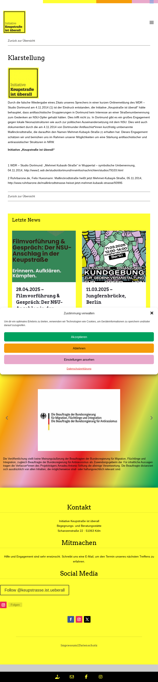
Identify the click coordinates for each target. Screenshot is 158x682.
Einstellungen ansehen (79, 359)
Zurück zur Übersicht (21, 40)
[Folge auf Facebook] (70, 619)
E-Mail (89, 556)
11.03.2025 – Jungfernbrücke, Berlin (106, 296)
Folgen (15, 604)
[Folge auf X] (87, 619)
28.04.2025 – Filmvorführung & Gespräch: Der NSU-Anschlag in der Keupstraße (39, 302)
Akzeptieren (79, 337)
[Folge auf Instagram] (3, 605)
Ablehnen (79, 348)
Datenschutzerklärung (79, 368)
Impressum (69, 645)
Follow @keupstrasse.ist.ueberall (35, 590)
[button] (152, 313)
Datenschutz (88, 645)
